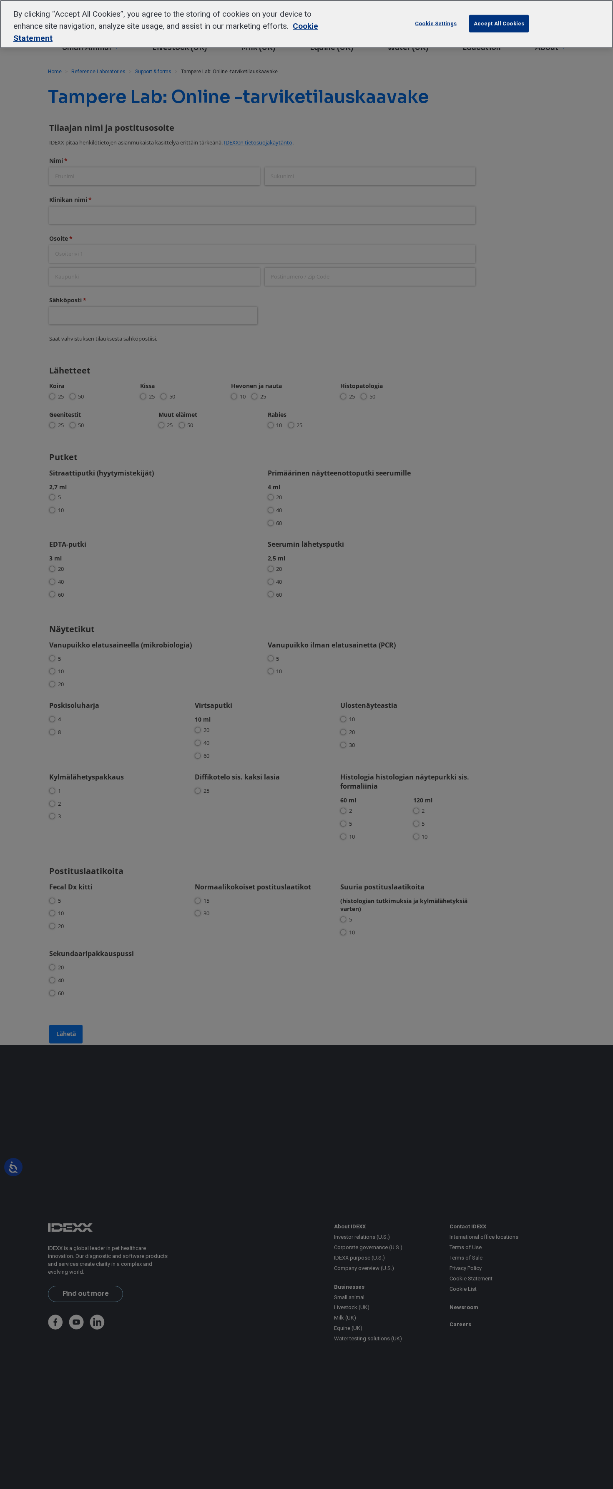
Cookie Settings (436, 23)
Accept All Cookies (499, 23)
